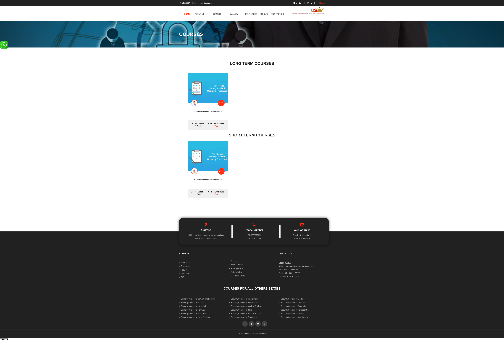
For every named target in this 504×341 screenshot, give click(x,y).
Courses (217, 14)
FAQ (182, 277)
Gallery (234, 14)
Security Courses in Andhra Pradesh (246, 314)
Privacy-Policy (237, 268)
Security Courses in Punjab (192, 303)
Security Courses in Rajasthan (193, 314)
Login (322, 3)
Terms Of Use (237, 265)
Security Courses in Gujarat (292, 314)
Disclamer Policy (238, 276)
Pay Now (298, 3)
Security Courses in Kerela (292, 299)
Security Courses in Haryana (193, 310)
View (216, 126)
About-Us (185, 262)
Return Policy (236, 272)
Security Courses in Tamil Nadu (294, 303)
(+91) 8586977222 (188, 3)
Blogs (233, 261)
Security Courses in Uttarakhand (244, 299)
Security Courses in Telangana (244, 317)
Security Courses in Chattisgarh (294, 317)
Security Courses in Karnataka (293, 306)
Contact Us (277, 14)
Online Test (251, 14)
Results (264, 14)
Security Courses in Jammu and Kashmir (198, 299)
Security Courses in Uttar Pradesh (195, 317)
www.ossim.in (304, 238)
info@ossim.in (206, 3)
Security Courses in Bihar (241, 310)
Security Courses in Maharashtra (295, 310)
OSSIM (246, 333)
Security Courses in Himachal (193, 306)
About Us (199, 14)
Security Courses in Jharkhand (244, 303)
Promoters (185, 266)
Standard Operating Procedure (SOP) (208, 111)
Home (187, 14)
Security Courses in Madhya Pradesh (246, 306)
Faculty (184, 270)
